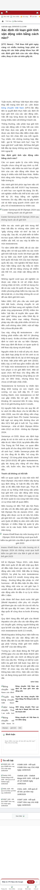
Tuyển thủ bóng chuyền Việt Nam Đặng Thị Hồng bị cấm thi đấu (27, 699)
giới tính (13, 728)
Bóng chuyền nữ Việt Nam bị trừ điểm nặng (27, 718)
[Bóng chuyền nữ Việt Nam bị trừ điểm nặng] (7, 720)
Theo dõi (30, 882)
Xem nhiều (15, 16)
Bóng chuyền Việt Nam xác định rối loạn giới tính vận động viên (27, 688)
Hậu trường (18, 21)
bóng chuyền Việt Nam (12, 108)
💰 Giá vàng (24, 16)
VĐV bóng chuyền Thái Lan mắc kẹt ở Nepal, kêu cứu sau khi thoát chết (27, 709)
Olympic (5, 728)
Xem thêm (19, 816)
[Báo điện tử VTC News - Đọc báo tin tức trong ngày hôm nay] (13, 13)
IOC (20, 728)
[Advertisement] (20, 78)
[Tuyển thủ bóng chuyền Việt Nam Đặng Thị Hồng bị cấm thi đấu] (7, 699)
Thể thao (8, 21)
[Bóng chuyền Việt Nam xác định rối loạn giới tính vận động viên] (7, 689)
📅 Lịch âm (33, 16)
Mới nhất (6, 16)
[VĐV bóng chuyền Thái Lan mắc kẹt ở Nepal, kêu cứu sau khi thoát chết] (7, 710)
